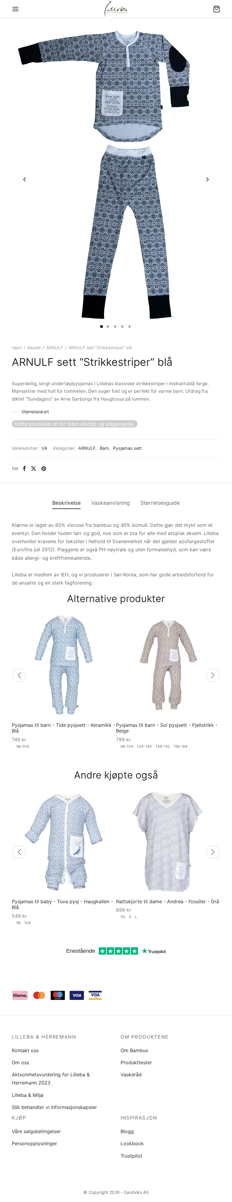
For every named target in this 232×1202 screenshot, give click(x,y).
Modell (33, 347)
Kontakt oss (25, 1050)
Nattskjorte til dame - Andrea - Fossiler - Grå (167, 901)
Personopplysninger (34, 1143)
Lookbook (132, 1143)
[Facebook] (24, 468)
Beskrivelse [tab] (66, 503)
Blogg (127, 1131)
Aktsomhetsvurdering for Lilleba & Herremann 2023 (51, 1078)
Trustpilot (131, 1156)
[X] (33, 468)
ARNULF (54, 347)
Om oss (20, 1062)
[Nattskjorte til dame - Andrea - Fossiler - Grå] (168, 842)
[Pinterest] (43, 468)
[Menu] (15, 9)
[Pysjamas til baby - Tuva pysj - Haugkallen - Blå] (64, 842)
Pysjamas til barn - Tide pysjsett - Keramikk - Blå (63, 728)
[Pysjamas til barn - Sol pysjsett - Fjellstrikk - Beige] (168, 665)
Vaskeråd (131, 1074)
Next (207, 180)
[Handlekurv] (216, 9)
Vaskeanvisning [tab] (110, 503)
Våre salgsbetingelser (36, 1131)
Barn (104, 448)
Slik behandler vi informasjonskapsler (54, 1107)
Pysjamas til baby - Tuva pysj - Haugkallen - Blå (62, 904)
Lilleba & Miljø (28, 1095)
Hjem (17, 347)
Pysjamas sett (127, 448)
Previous (24, 180)
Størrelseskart (35, 411)
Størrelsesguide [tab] (160, 503)
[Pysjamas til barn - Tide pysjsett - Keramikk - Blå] (64, 665)
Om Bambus (134, 1050)
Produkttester (136, 1062)
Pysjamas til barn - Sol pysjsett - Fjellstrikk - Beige (167, 728)
